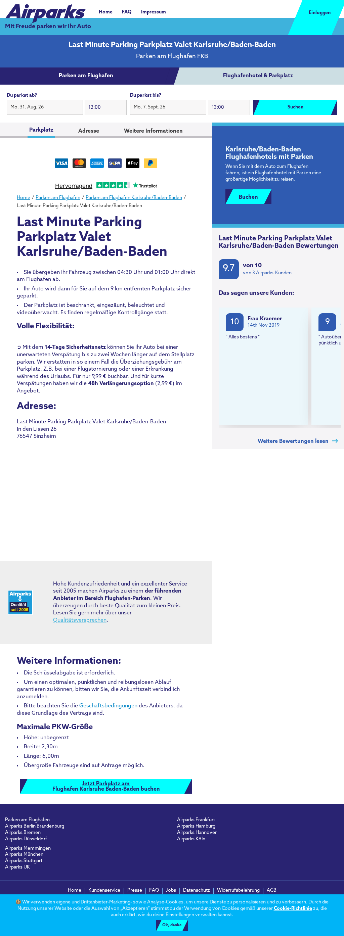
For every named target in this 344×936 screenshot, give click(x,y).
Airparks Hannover (197, 832)
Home (106, 12)
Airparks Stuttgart (23, 860)
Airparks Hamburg (196, 826)
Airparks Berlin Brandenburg (34, 826)
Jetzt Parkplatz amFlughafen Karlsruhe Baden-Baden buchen (106, 786)
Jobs (171, 890)
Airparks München (24, 854)
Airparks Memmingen (28, 848)
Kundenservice (104, 890)
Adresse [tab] (88, 131)
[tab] (86, 76)
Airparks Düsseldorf (26, 839)
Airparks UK (17, 867)
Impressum (153, 12)
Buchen (248, 197)
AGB (271, 890)
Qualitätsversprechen (79, 620)
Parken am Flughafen (27, 820)
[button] (45, 107)
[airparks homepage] (45, 10)
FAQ (127, 12)
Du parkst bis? (145, 95)
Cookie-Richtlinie (293, 908)
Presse (134, 890)
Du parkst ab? (22, 95)
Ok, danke (172, 925)
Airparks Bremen (23, 832)
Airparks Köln (191, 839)
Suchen (295, 107)
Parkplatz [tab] (41, 130)
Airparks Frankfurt (196, 820)
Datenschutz (196, 890)
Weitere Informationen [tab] (153, 131)
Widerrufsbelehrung (238, 890)
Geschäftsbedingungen (108, 706)
